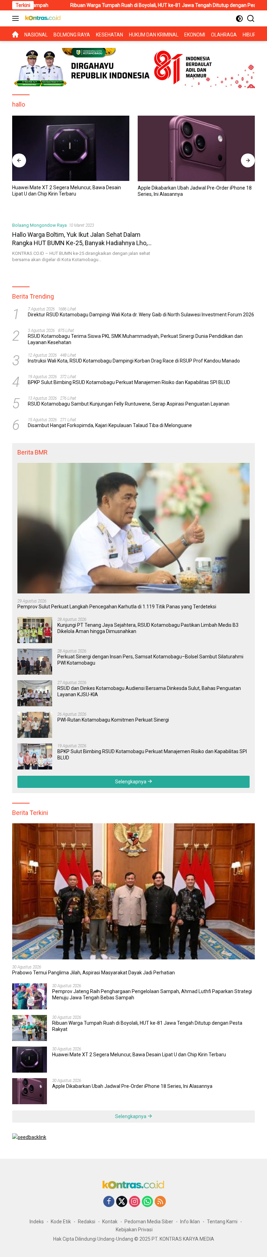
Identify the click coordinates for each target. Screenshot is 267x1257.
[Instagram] (134, 1202)
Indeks (37, 1221)
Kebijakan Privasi (134, 1229)
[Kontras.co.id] (42, 18)
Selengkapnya (131, 781)
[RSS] (160, 1202)
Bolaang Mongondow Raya (39, 225)
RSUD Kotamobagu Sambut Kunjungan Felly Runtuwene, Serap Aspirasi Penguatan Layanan (128, 404)
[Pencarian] (251, 18)
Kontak (110, 1221)
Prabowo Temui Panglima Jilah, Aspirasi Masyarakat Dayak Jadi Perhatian (93, 972)
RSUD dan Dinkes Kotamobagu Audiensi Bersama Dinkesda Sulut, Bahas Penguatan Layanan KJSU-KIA (149, 691)
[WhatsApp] (147, 1202)
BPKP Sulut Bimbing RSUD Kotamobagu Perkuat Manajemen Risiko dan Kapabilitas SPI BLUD (129, 382)
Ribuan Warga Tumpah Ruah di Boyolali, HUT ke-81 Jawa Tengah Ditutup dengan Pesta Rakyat (139, 5)
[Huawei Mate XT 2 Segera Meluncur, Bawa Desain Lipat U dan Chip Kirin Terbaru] (70, 148)
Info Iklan (190, 1221)
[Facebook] (108, 1202)
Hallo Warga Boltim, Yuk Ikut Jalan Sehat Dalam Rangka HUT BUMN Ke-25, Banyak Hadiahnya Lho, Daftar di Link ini (79, 243)
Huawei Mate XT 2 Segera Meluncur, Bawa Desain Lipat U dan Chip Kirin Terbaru (66, 191)
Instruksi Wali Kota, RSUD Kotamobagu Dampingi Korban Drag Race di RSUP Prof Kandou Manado (134, 361)
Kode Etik (61, 1221)
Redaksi (86, 1221)
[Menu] (17, 18)
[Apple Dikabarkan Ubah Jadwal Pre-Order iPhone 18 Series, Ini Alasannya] (196, 149)
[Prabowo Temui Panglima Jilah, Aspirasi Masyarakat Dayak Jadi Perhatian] (133, 891)
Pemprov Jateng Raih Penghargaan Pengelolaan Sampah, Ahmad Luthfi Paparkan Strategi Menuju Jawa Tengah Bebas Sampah (152, 994)
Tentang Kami (222, 1221)
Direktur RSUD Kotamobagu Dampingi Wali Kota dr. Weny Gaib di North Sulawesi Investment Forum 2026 (141, 314)
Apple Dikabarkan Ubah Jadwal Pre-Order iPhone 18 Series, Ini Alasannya (195, 191)
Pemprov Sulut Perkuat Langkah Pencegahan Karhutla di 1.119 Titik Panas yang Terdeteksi (116, 606)
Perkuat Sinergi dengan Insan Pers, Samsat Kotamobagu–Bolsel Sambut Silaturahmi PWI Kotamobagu (150, 660)
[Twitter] (121, 1202)
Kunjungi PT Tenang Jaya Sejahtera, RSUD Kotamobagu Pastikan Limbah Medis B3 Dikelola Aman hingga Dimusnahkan (147, 628)
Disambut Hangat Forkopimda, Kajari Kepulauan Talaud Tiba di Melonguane (110, 425)
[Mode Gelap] (239, 18)
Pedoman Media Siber (148, 1221)
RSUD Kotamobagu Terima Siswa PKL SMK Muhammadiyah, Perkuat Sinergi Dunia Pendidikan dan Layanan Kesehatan (135, 339)
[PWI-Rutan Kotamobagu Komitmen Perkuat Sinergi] (34, 725)
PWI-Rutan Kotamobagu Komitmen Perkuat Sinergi (113, 720)
